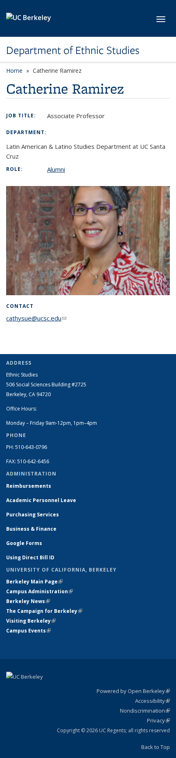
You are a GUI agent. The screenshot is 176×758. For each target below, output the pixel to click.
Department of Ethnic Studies (73, 50)
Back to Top (155, 747)
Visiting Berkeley (31, 620)
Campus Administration (39, 591)
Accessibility (152, 700)
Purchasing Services (32, 514)
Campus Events (28, 630)
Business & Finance (31, 528)
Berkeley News (28, 601)
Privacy (158, 720)
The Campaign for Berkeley (44, 611)
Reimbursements (28, 485)
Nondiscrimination (145, 710)
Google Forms (24, 543)
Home (14, 70)
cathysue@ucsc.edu (36, 318)
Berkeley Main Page (34, 581)
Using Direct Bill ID (31, 557)
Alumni (56, 169)
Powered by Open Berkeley (133, 691)
